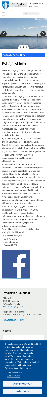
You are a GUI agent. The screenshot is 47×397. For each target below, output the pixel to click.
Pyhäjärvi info (19, 55)
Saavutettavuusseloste (13, 319)
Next (43, 34)
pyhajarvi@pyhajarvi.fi (13, 306)
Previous (4, 34)
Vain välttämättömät (22, 384)
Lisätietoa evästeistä (15, 372)
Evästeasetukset (13, 375)
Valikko (3, 13)
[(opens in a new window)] (16, 277)
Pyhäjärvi (7, 55)
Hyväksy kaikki (22, 391)
